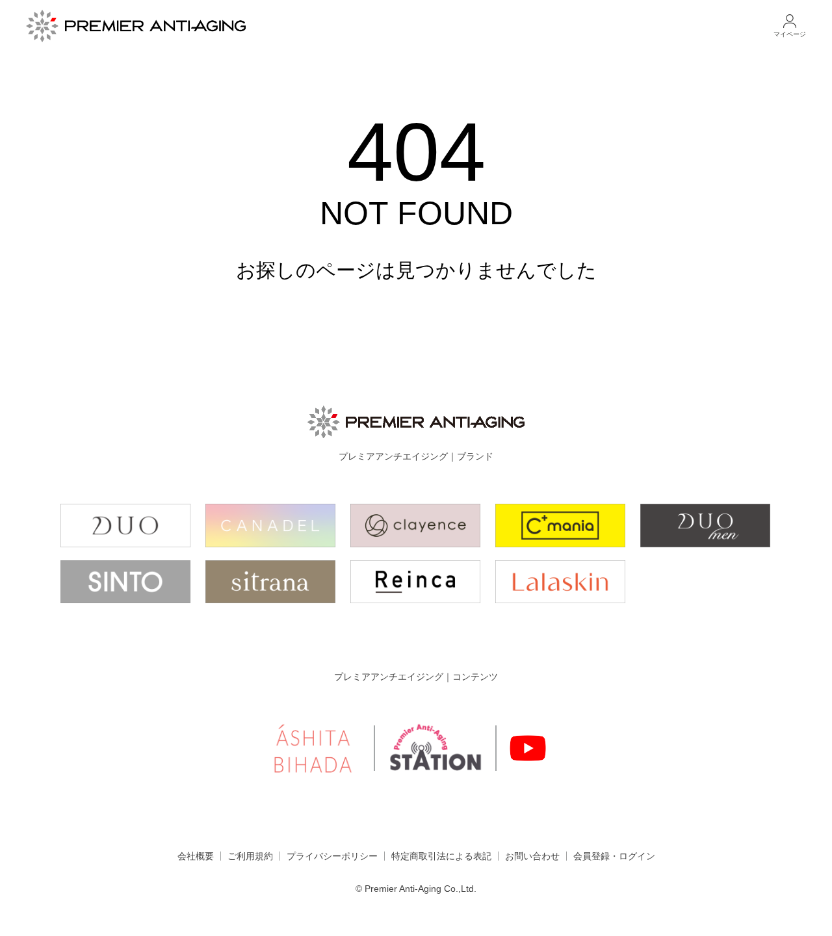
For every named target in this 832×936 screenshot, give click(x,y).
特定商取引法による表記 (441, 856)
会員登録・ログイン (614, 856)
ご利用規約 (250, 856)
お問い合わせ (532, 856)
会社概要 (195, 856)
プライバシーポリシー (332, 856)
